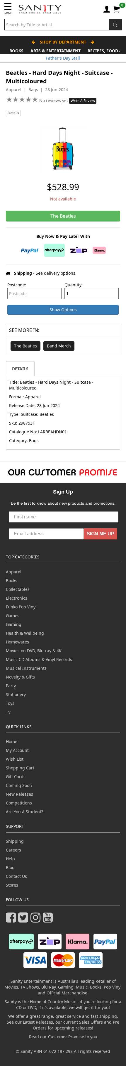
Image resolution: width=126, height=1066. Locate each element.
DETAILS (20, 368)
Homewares (17, 642)
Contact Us (16, 876)
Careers (13, 850)
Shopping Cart (20, 768)
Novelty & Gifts (20, 677)
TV (8, 712)
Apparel (13, 571)
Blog (10, 867)
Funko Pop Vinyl (21, 607)
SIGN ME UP (100, 533)
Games (12, 615)
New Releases (19, 794)
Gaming (13, 624)
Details (13, 112)
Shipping (15, 841)
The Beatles (25, 346)
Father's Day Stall (63, 58)
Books (16, 50)
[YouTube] (49, 920)
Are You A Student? (24, 811)
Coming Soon (19, 785)
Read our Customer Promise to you (63, 1036)
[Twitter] (24, 920)
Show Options (63, 309)
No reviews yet (54, 100)
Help (10, 858)
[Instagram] (36, 920)
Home (11, 741)
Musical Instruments (26, 668)
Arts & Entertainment (55, 50)
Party (11, 685)
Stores (12, 885)
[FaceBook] (12, 920)
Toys (10, 703)
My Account (17, 750)
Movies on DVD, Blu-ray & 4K (34, 650)
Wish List (14, 759)
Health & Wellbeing (25, 633)
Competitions (19, 803)
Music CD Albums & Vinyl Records (39, 659)
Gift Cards (15, 776)
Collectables (18, 589)
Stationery (16, 694)
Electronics (16, 598)
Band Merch (59, 346)
